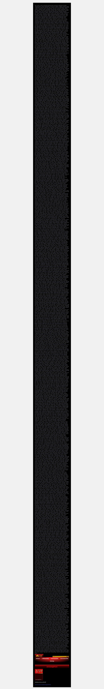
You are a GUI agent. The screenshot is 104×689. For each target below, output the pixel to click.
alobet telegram (60, 115)
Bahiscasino (52, 22)
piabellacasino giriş (55, 30)
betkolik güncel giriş (38, 269)
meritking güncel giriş (60, 16)
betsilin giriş (38, 47)
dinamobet (63, 161)
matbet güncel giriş (60, 25)
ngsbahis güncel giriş (57, 157)
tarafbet (55, 40)
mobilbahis (45, 111)
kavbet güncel (45, 147)
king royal (53, 177)
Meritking (57, 268)
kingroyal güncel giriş (55, 111)
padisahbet (53, 73)
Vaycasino (36, 107)
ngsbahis (46, 107)
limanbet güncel (65, 184)
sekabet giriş (52, 77)
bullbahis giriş (48, 36)
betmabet (58, 66)
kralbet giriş (38, 27)
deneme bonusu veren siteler (47, 82)
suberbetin (57, 69)
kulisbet (67, 161)
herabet (39, 106)
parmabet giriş (48, 65)
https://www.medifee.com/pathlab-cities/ (49, 170)
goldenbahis (53, 15)
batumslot (66, 39)
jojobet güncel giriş (46, 19)
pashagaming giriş (56, 199)
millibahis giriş (43, 264)
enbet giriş (57, 60)
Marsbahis (61, 213)
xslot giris (36, 237)
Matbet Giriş (57, 7)
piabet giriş (43, 169)
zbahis (53, 124)
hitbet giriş (64, 5)
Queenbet (52, 13)
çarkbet (56, 139)
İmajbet (67, 27)
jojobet (38, 31)
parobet (56, 37)
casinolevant (41, 171)
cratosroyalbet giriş (59, 34)
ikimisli (55, 13)
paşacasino (53, 194)
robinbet (46, 94)
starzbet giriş (43, 33)
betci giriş (59, 242)
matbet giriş (37, 19)
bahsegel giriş (55, 220)
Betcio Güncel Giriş (42, 48)
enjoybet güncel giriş (45, 184)
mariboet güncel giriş (47, 102)
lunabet (41, 92)
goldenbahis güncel (50, 70)
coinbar (40, 41)
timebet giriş (66, 151)
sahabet (49, 32)
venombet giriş (66, 257)
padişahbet (62, 222)
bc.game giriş (40, 147)
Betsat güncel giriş (52, 26)
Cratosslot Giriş (52, 6)
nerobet (67, 22)
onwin (65, 17)
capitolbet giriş (61, 98)
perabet (60, 30)
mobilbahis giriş (40, 187)
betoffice (57, 194)
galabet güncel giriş (59, 78)
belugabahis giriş (42, 89)
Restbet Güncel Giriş (64, 243)
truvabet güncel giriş (42, 175)
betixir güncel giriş (62, 158)
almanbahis (47, 120)
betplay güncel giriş (41, 107)
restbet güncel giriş (60, 151)
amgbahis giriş (67, 7)
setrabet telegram (51, 97)
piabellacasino (39, 117)
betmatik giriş (37, 77)
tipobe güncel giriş (58, 233)
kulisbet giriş (67, 272)
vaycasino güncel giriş (44, 56)
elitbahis (51, 199)
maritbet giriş (46, 221)
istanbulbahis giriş (37, 193)
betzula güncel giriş (64, 80)
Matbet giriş (43, 103)
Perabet (47, 86)
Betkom (50, 33)
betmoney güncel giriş (38, 184)
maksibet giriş (60, 216)
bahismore (62, 106)
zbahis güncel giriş (58, 15)
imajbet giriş (37, 23)
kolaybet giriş (64, 20)
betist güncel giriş (41, 221)
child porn (39, 169)
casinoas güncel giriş (43, 216)
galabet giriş (59, 13)
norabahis (47, 31)
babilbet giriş (38, 79)
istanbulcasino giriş (54, 90)
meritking (49, 20)
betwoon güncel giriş (41, 12)
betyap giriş (53, 7)
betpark (61, 35)
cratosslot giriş (57, 48)
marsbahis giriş (63, 9)
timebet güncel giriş (42, 141)
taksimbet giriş (52, 35)
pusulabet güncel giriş (60, 10)
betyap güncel (44, 269)
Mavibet (57, 123)
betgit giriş (57, 184)
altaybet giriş (66, 200)
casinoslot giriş (55, 29)
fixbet (36, 5)
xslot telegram (64, 163)
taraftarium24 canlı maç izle (45, 156)
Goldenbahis (38, 67)
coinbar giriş (42, 10)
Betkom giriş (46, 11)
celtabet (62, 13)
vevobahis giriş (51, 267)
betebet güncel (57, 257)
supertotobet (61, 23)
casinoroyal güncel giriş (58, 167)
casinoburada (37, 59)
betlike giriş (62, 72)
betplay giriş (62, 73)
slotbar (45, 22)
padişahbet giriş (57, 43)
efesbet (43, 41)
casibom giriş (42, 7)
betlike (40, 23)
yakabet (66, 14)
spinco (61, 44)
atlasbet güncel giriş (52, 69)
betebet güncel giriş (48, 132)
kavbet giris (40, 259)
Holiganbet (47, 158)
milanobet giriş (66, 171)
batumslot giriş (48, 73)
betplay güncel (57, 221)
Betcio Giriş (59, 108)
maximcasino (63, 219)
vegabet (36, 245)
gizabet (57, 141)
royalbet (67, 190)
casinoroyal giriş (60, 189)
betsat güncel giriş (49, 8)
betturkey (43, 9)
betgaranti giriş (37, 7)
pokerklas (40, 20)
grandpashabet (50, 66)
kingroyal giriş (39, 26)
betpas (54, 45)
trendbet (36, 70)
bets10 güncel (37, 228)
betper (59, 90)
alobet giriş (39, 127)
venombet (55, 154)
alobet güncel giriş (40, 199)
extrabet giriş (66, 10)
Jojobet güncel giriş (38, 6)
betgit (40, 37)
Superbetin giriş (49, 227)
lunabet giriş (40, 14)
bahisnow (51, 247)
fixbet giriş (36, 63)
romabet (41, 5)
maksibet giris (40, 198)
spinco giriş (56, 97)
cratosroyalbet (48, 9)
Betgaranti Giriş (55, 163)
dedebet (67, 94)
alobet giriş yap (65, 33)
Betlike (48, 35)
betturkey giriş (61, 67)
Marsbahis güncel (50, 210)
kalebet (62, 36)
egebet (54, 49)
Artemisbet (41, 115)
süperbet (66, 8)
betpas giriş (53, 88)
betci (58, 61)
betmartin (67, 140)
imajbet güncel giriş (41, 63)
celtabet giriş (48, 105)
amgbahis (51, 19)
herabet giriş (57, 228)
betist (56, 176)
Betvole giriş (45, 171)
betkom (45, 35)
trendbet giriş (53, 56)
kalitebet (36, 73)
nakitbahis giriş (60, 5)
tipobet (51, 60)
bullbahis (36, 8)
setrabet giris (54, 164)
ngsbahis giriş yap (63, 47)
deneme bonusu (40, 42)
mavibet (67, 6)
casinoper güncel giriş (55, 109)
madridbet (51, 29)
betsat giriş (42, 27)
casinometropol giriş (55, 208)
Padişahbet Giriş (54, 18)
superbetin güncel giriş (55, 38)
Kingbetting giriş (58, 193)
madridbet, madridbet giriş (60, 58)
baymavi (43, 231)
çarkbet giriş (59, 219)
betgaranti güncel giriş (44, 16)
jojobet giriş (56, 5)
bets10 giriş (42, 181)
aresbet (66, 142)
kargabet (36, 123)
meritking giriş (40, 100)
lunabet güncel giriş (45, 77)
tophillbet (36, 141)
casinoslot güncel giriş (42, 235)
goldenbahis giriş (47, 6)
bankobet (36, 90)
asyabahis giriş (55, 247)
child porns (54, 187)
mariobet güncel (37, 15)
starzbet (38, 5)
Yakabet (50, 12)
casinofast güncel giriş (43, 134)
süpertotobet (58, 72)
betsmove (48, 42)
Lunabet (43, 123)
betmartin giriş (39, 87)
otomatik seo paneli (59, 132)
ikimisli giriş (58, 9)
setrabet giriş (45, 13)
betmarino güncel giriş (49, 49)
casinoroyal (63, 29)
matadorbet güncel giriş (51, 63)
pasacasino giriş (61, 168)
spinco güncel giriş (64, 51)
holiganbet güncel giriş (38, 52)
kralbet (56, 10)
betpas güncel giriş (63, 52)
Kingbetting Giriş (54, 264)
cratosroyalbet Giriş (47, 74)
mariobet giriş (65, 57)
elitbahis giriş (66, 236)
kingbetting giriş (61, 7)
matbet (39, 16)
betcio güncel (45, 210)
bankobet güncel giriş (49, 235)
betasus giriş (58, 56)
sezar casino (40, 237)
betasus (41, 13)
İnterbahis (67, 227)
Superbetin (36, 201)
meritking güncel (64, 139)
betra (49, 27)
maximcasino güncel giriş (41, 245)
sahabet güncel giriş (38, 17)
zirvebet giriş (44, 52)
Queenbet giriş (49, 139)
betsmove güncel (37, 152)
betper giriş (61, 164)
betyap (67, 42)
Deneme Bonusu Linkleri (59, 206)
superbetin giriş (48, 23)
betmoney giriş (63, 65)
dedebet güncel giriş (42, 172)
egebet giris (54, 211)
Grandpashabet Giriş (50, 28)
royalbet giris (64, 35)
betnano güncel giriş (45, 138)
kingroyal (40, 11)
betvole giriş (43, 29)
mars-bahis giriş (52, 89)
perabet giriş (45, 5)
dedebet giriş (37, 142)
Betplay (36, 158)
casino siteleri (37, 40)
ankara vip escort (60, 251)
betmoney (46, 242)
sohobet (55, 53)
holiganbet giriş (46, 44)
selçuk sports (46, 43)
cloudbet (38, 130)
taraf (66, 133)
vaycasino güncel (43, 193)
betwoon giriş (45, 30)
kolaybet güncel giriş (42, 31)
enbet (53, 50)
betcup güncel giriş (66, 191)
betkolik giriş (49, 134)
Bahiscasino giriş (50, 146)
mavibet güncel (43, 140)
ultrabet (38, 41)
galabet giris (54, 258)
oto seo (41, 119)
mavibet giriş (49, 111)
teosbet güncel (50, 107)
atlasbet (57, 101)
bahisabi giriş (64, 140)
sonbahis (46, 183)
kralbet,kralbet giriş (41, 242)
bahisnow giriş (43, 79)
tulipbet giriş (43, 76)
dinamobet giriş (59, 180)
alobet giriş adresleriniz (46, 232)
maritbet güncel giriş (41, 34)
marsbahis (64, 6)
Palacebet (36, 248)
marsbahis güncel (52, 27)
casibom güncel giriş (66, 34)
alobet (36, 45)
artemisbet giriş (39, 38)
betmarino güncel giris (51, 215)
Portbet (56, 179)
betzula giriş (51, 51)
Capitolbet (57, 81)
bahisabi (39, 73)
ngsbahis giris (54, 16)
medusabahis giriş (45, 268)
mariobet (67, 41)
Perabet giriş (55, 41)
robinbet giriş (37, 95)
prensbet (55, 124)
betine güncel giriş (41, 108)
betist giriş (52, 62)
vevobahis (36, 105)
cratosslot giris (48, 101)
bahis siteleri (38, 60)
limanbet (58, 112)
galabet (59, 29)
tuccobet (57, 258)
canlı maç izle (45, 40)
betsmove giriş (58, 36)
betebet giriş (60, 70)
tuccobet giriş (46, 155)
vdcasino (59, 179)
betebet (41, 161)
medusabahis (41, 44)
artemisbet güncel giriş (64, 49)
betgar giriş (67, 268)
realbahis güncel (52, 81)
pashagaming (37, 102)
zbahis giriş (60, 86)
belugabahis (56, 21)
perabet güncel (49, 67)
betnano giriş (63, 40)
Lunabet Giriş (44, 250)
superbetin (50, 17)
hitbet (49, 268)
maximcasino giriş (47, 110)
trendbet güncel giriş (46, 99)
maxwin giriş (61, 12)
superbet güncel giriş (66, 100)
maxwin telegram (43, 135)
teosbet (44, 57)
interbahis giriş (53, 34)
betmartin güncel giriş (52, 58)
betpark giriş (40, 51)
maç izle (44, 105)
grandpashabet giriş (51, 5)
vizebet (66, 175)
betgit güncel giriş (49, 142)
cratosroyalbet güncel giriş (46, 21)
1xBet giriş (47, 112)
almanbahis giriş (61, 123)
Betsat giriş (49, 225)
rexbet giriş (36, 221)
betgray (39, 61)
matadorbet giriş (62, 14)
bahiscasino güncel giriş (65, 105)
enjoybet (40, 164)
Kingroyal (45, 127)
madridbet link (49, 272)
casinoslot (60, 22)
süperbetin (55, 161)
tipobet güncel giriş (42, 65)
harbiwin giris (49, 90)
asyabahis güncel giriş (42, 53)
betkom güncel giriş (58, 155)
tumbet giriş (43, 226)
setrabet (38, 13)
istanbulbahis (53, 74)
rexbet (40, 178)
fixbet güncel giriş (55, 11)
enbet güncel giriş (53, 195)
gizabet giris (61, 252)
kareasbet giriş (53, 172)
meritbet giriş (51, 161)
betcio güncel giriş (37, 43)
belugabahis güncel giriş (60, 162)
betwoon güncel (57, 156)
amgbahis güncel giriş (50, 147)
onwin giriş (41, 58)
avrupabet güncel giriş (63, 154)
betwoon (64, 22)
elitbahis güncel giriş (51, 94)
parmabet (59, 37)
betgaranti (36, 9)
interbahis (58, 87)
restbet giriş (41, 25)
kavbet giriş (42, 66)
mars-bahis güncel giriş (42, 214)
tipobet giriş (37, 37)
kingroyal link (45, 270)
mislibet (50, 99)
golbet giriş (46, 7)
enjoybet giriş (64, 172)
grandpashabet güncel (43, 78)
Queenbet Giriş (53, 101)
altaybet (36, 163)
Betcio (55, 31)
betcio (40, 29)
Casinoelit (38, 149)
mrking (46, 176)
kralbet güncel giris (52, 221)
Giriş (59, 80)
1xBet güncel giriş (52, 36)
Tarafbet (58, 96)
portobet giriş (61, 17)
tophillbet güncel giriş (50, 188)
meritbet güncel (59, 128)
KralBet (53, 157)
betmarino (55, 183)
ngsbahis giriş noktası (44, 223)
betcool (61, 56)
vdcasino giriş (57, 22)
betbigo (44, 61)
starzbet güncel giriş (38, 195)
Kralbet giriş (58, 46)
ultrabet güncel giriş (42, 36)
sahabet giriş (55, 25)
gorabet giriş (60, 148)
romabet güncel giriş (48, 38)
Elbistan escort (62, 261)
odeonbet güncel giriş (57, 42)
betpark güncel (48, 245)
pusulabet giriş (56, 12)
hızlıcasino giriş (44, 109)
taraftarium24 (59, 8)
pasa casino (63, 15)
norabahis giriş (44, 227)
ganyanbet (36, 190)
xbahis (60, 89)
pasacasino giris (37, 35)
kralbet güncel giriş (50, 129)
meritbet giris (58, 104)
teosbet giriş (43, 195)
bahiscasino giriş (37, 18)
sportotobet (65, 19)
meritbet (41, 75)
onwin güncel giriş (63, 48)
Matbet (53, 12)
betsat (43, 11)
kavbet (61, 96)
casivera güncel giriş (59, 152)
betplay (63, 8)
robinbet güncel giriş (50, 214)
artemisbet (45, 66)
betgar (50, 7)
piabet (58, 33)
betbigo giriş (62, 102)
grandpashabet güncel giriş (55, 14)
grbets (58, 266)
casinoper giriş (60, 124)
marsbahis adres (55, 168)
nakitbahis (49, 15)
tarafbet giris (63, 89)
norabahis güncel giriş (65, 264)
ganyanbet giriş (65, 43)
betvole (36, 96)
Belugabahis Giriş (58, 235)
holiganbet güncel (52, 123)
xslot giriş (65, 18)
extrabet (43, 228)
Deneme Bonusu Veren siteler (45, 200)
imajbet (39, 57)
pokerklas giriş (53, 23)
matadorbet (67, 99)
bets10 (48, 26)
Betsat (41, 121)
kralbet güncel (60, 100)
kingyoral (67, 48)
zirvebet (65, 58)
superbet (41, 69)
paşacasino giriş (37, 244)
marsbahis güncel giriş (55, 17)
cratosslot (46, 126)
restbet (66, 15)
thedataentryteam (38, 112)
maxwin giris (51, 259)
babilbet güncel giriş (60, 19)
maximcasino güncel (57, 246)
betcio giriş (60, 88)
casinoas (66, 160)
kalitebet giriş (59, 40)
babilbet (55, 87)
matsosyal (38, 66)
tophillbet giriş (45, 25)
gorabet (51, 148)
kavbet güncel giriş (39, 30)
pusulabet (66, 21)
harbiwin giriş (50, 11)
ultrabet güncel (50, 25)
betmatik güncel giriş (62, 127)
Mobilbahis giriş (41, 215)
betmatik (57, 80)
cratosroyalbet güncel (54, 119)
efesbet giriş (53, 20)
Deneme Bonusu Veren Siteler (45, 128)
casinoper (36, 72)
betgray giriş (42, 35)
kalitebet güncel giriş (48, 34)
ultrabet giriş (64, 132)
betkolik (38, 97)
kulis (62, 187)
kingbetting (40, 176)
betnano (60, 81)
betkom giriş (63, 110)
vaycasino (57, 99)
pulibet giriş (56, 116)
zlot (50, 191)
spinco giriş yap (54, 33)
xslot (62, 79)
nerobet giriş (37, 44)
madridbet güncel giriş (50, 216)
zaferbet (63, 181)
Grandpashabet (58, 211)
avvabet (62, 269)
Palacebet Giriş (43, 166)
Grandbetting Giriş (59, 197)
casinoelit (53, 178)
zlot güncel (63, 246)
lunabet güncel (60, 147)
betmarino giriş (40, 8)
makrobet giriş (47, 68)
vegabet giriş (37, 20)
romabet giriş (48, 48)
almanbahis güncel (39, 210)
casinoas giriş (44, 240)
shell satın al (41, 118)
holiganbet (56, 6)
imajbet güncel (47, 41)
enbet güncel (51, 68)
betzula (63, 39)
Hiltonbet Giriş (47, 261)
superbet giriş (55, 70)
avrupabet (54, 202)
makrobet (36, 227)
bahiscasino (51, 44)
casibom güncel (52, 48)
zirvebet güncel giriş (47, 87)
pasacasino (60, 142)
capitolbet (66, 73)
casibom (59, 18)
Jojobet (41, 186)
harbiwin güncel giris (49, 57)
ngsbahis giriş (48, 61)
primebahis (44, 259)
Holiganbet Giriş (44, 271)
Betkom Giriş (58, 229)
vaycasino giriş (43, 45)
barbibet (55, 126)
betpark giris (45, 15)
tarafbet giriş (48, 89)
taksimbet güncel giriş (48, 103)
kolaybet (65, 16)
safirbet (39, 150)
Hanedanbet (64, 159)
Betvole (49, 56)
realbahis (59, 218)
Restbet (36, 42)
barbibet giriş (58, 106)
